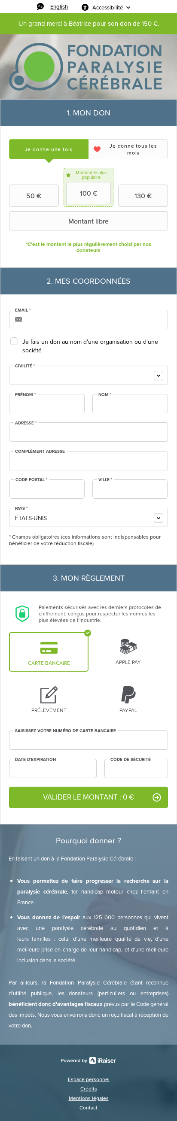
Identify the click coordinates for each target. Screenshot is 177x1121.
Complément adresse (40, 451)
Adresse (26, 423)
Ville (105, 479)
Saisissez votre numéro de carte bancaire (65, 730)
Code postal (31, 479)
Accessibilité (107, 7)
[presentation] (48, 149)
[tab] (48, 149)
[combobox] (88, 375)
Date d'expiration (35, 759)
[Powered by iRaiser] (88, 1060)
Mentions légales (89, 1098)
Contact (88, 1108)
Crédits (88, 1089)
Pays (21, 508)
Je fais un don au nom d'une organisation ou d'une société (90, 346)
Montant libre (88, 221)
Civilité (25, 366)
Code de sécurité (130, 759)
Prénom (25, 394)
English (59, 6)
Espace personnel (89, 1079)
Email (23, 310)
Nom (105, 394)
